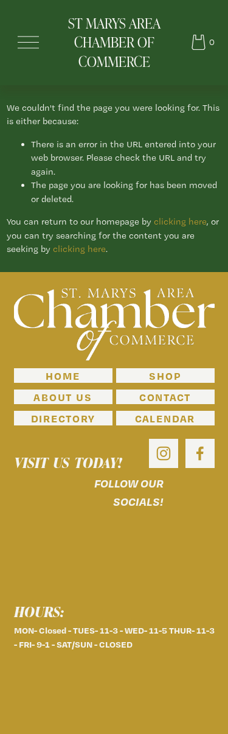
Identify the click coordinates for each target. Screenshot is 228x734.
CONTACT (165, 397)
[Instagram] (163, 453)
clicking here (180, 221)
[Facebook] (200, 453)
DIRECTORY (63, 418)
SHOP (165, 375)
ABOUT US (62, 397)
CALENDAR (165, 418)
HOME (63, 375)
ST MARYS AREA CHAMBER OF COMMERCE (114, 42)
